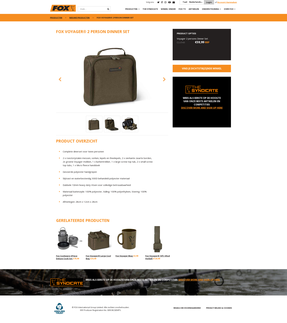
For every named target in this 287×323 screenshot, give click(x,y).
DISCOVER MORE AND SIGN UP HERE (202, 107)
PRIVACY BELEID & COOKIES (219, 308)
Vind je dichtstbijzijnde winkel (202, 68)
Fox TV (182, 9)
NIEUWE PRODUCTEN (79, 17)
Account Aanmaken (227, 2)
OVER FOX (228, 9)
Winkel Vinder (168, 9)
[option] (112, 75)
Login (209, 2)
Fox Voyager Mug (124, 256)
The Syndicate (150, 9)
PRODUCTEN (131, 9)
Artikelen (194, 9)
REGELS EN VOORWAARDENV (187, 308)
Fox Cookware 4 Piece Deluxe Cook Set (66, 257)
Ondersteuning (210, 9)
